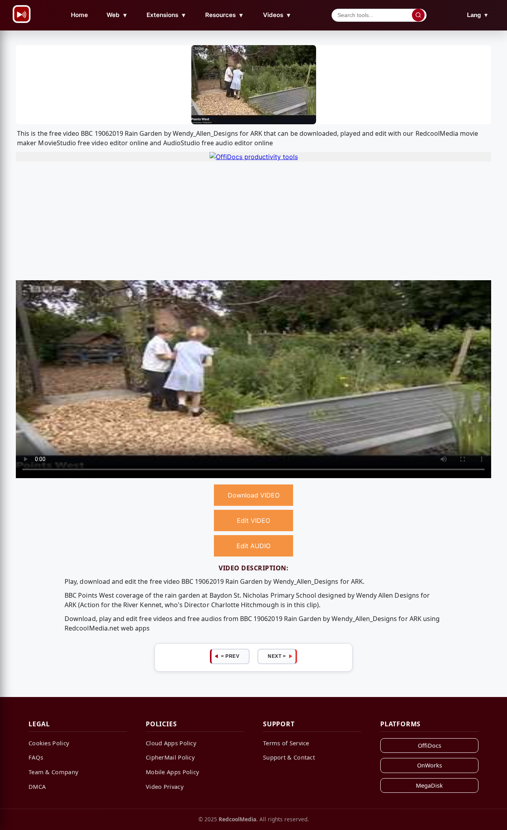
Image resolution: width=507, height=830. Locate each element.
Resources (224, 15)
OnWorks (429, 765)
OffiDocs (429, 745)
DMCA (37, 786)
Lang (478, 15)
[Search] (418, 15)
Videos (277, 15)
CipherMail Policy (170, 757)
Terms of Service (286, 743)
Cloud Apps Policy (171, 743)
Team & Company (53, 772)
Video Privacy (165, 786)
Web (117, 15)
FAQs (36, 757)
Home (79, 15)
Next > (277, 656)
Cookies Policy (49, 743)
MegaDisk (429, 785)
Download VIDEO (254, 495)
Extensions (167, 15)
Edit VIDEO (253, 520)
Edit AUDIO (253, 546)
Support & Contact (289, 757)
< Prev (230, 656)
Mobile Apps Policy (172, 772)
